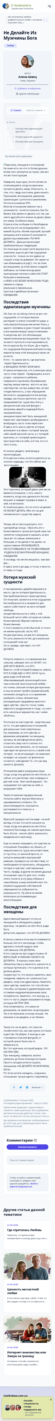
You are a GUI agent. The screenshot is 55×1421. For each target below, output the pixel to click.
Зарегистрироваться (21, 1186)
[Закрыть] (51, 1399)
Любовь (10, 45)
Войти (34, 1183)
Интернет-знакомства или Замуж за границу (26, 1354)
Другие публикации (29, 93)
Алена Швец (27, 77)
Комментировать (27, 1147)
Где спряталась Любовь (24, 1230)
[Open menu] (49, 6)
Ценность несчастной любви (23, 1291)
